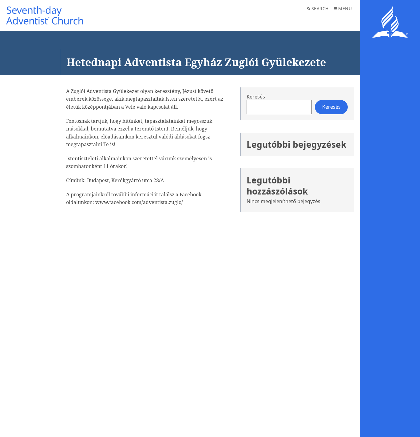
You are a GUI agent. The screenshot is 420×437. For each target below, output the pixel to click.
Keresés (256, 96)
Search (320, 8)
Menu (345, 8)
